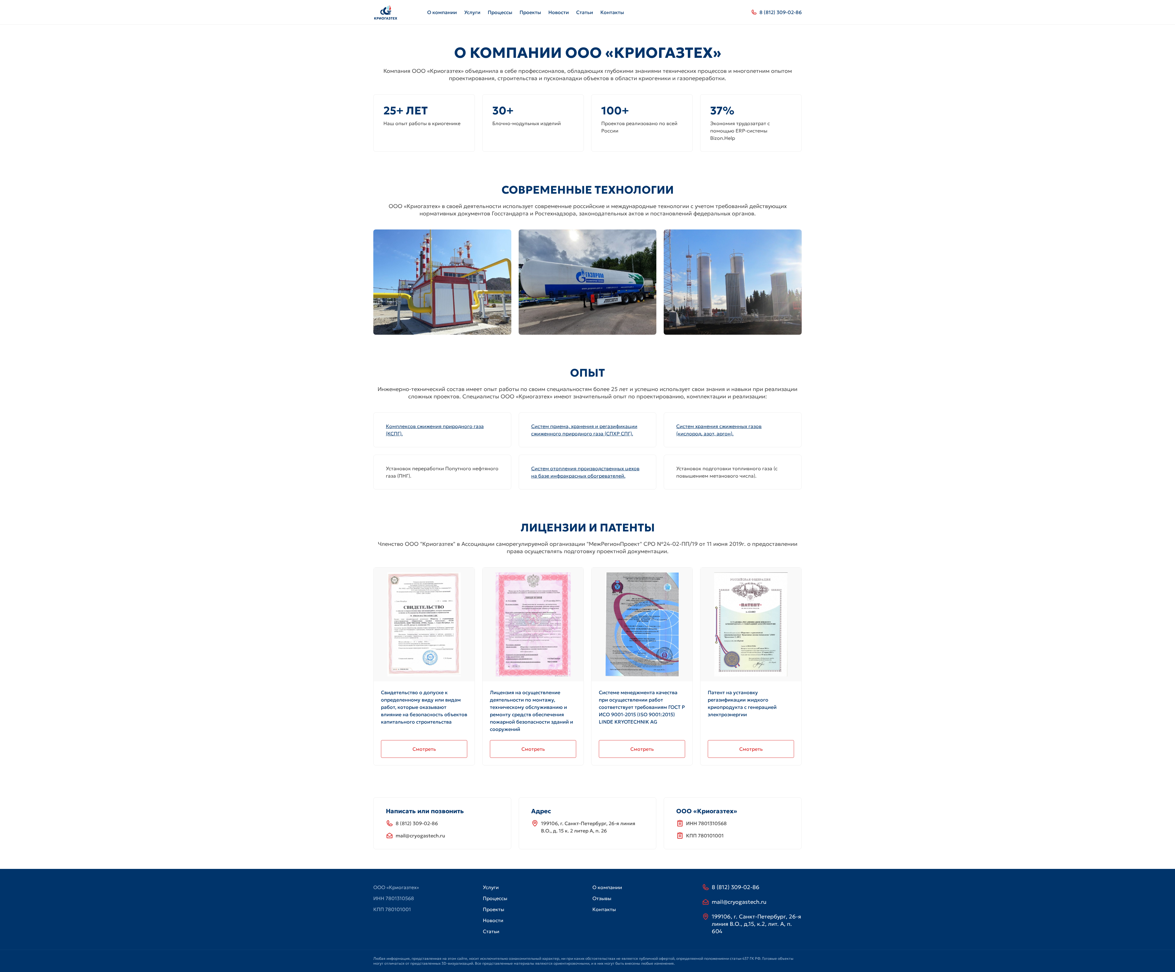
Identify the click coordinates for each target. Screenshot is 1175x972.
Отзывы (601, 898)
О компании (442, 12)
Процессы (500, 12)
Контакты (612, 12)
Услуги (472, 12)
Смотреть (424, 749)
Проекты (530, 12)
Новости (558, 12)
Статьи (584, 12)
